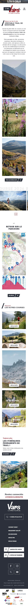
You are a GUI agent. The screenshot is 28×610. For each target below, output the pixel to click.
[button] (14, 78)
